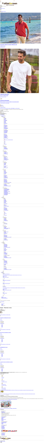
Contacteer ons (3, 417)
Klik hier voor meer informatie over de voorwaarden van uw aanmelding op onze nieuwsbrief (9, 396)
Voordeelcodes (3, 428)
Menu (1, 5)
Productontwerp (3, 427)
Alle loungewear (6, 220)
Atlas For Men (3, 433)
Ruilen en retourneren (4, 419)
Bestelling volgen (3, 412)
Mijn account (3, 411)
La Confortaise (3, 434)
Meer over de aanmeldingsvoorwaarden (5, 111)
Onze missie (3, 426)
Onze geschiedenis (3, 425)
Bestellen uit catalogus (4, 297)
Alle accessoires (5, 167)
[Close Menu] (3, 271)
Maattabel (3, 420)
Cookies (2, 423)
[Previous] (0, 9)
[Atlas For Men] (9, 5)
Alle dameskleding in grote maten (7, 269)
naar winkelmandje (2, 301)
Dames (2, 304)
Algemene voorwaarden (2, 441)
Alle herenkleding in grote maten (7, 182)
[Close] (0, 302)
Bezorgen (3, 418)
